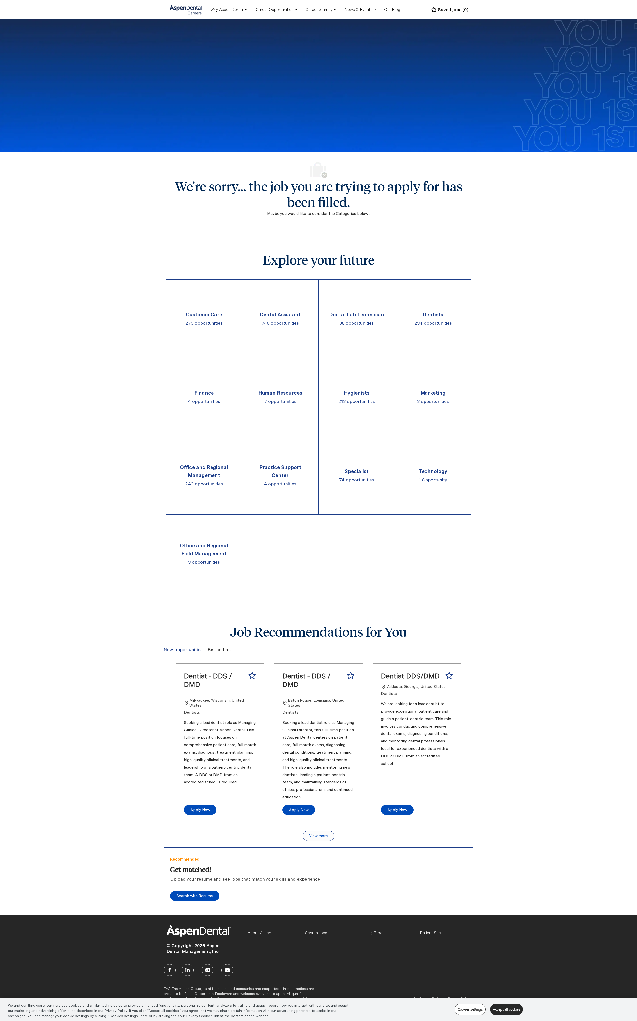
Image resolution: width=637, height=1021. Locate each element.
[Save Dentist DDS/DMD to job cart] (449, 676)
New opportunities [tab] (183, 649)
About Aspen (259, 932)
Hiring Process (376, 932)
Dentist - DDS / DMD (208, 680)
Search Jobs (316, 932)
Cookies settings (470, 1009)
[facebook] (170, 970)
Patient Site (430, 932)
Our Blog (392, 9)
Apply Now (200, 810)
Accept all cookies (506, 1009)
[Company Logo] (186, 9)
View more (318, 836)
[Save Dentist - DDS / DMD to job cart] (252, 676)
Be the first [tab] (219, 649)
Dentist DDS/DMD (410, 676)
